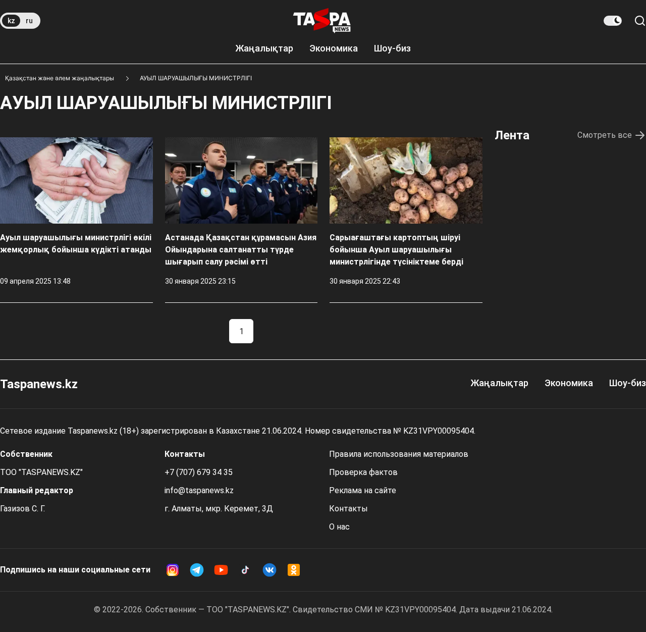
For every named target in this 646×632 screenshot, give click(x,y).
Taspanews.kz (39, 384)
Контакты (348, 508)
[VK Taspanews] (269, 570)
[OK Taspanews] (294, 570)
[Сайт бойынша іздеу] (640, 21)
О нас (339, 527)
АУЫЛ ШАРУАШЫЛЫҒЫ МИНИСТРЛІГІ (196, 78)
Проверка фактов (363, 472)
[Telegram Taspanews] (197, 570)
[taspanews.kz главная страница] (322, 20)
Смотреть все (604, 135)
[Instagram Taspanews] (173, 570)
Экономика (333, 48)
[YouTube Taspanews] (221, 570)
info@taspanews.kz (199, 490)
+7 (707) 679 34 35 (199, 472)
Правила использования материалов (398, 454)
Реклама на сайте (362, 490)
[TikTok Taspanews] (245, 570)
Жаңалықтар (264, 48)
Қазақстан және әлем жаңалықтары (59, 78)
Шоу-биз (392, 48)
